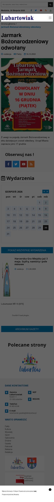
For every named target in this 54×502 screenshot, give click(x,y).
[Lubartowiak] (17, 18)
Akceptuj (16, 494)
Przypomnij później (7, 494)
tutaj (35, 491)
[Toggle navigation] (50, 18)
